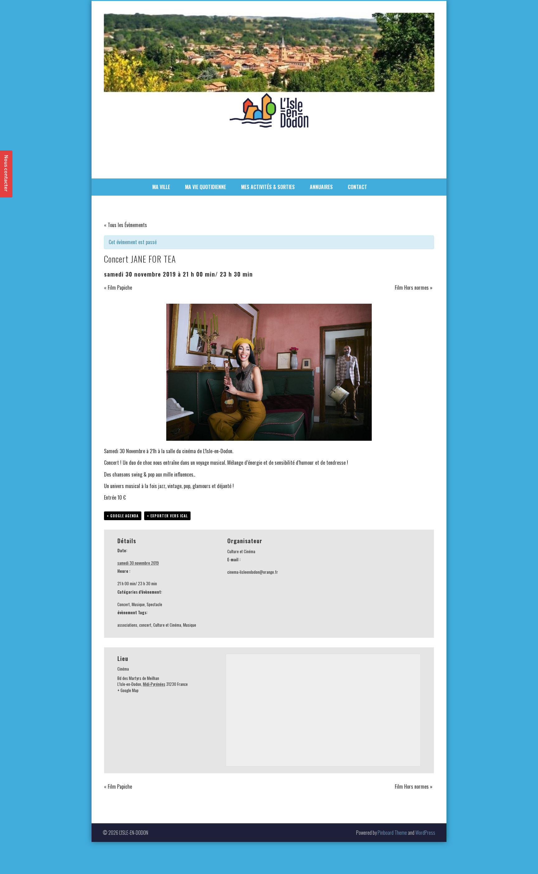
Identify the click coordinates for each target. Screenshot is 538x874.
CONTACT (357, 187)
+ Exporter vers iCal (167, 515)
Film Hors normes (413, 287)
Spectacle (154, 604)
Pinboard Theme (392, 832)
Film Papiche (118, 287)
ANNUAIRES (321, 187)
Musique (138, 604)
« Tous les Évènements (125, 225)
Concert (123, 604)
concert (145, 625)
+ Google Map (128, 690)
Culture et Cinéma (167, 625)
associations (127, 625)
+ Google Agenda (123, 515)
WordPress (425, 832)
